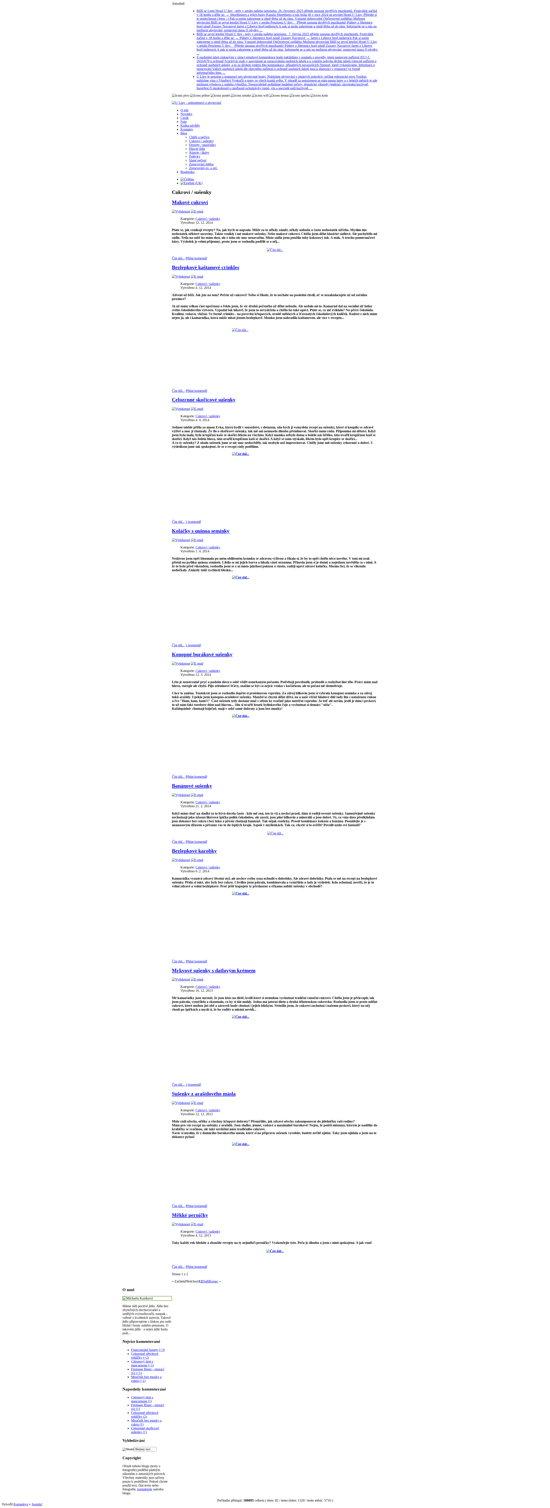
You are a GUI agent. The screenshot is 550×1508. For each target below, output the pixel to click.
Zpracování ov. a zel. (203, 168)
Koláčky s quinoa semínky (200, 531)
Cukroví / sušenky (201, 141)
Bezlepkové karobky (194, 851)
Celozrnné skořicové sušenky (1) (145, 1430)
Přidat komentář (196, 258)
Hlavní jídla (197, 149)
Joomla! (37, 1504)
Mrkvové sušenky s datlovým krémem (213, 970)
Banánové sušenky (192, 786)
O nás (184, 110)
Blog (183, 133)
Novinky (186, 114)
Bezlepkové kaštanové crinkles (205, 267)
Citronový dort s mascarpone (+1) (142, 1363)
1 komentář (193, 522)
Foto (183, 121)
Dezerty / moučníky (202, 145)
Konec (213, 1281)
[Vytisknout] (181, 211)
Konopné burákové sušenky (202, 654)
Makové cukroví (190, 202)
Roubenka (187, 172)
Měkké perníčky (190, 1215)
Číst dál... (178, 258)
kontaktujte (144, 1489)
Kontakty (186, 129)
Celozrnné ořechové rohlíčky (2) (144, 1414)
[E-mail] (197, 211)
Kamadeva (21, 1504)
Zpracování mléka (201, 164)
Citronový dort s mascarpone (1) (142, 1399)
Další (205, 1281)
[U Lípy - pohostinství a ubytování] (196, 103)
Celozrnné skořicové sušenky (203, 399)
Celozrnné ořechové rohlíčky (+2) (144, 1355)
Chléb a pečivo (199, 137)
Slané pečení (197, 160)
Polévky (194, 156)
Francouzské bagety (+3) (148, 1350)
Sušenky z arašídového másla (204, 1094)
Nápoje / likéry (199, 152)
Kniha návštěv (190, 125)
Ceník (184, 118)
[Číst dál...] (275, 250)
